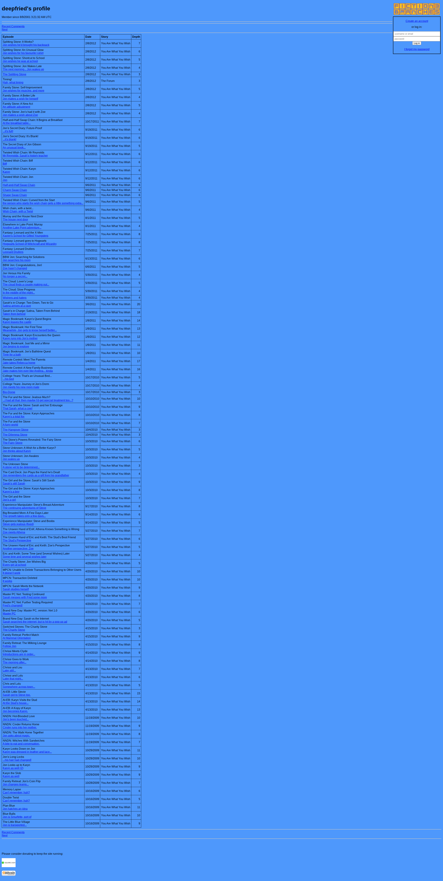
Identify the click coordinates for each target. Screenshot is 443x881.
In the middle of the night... (19, 292)
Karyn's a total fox (13, 416)
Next (4, 29)
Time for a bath (12, 354)
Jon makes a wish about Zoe (20, 114)
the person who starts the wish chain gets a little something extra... (43, 203)
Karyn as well (11, 776)
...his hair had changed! (17, 760)
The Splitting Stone (14, 74)
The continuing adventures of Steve (24, 507)
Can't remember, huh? (16, 792)
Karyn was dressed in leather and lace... (27, 751)
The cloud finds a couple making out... (26, 284)
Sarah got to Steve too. (17, 694)
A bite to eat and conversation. (21, 743)
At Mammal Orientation (17, 638)
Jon (5, 180)
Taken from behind (14, 313)
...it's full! (8, 131)
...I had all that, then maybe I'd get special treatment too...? (38, 400)
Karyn (6, 171)
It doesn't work (11, 572)
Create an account (417, 21)
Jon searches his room (16, 260)
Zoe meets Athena (14, 532)
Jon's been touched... (16, 719)
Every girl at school (14, 564)
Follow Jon (9, 646)
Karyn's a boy (11, 491)
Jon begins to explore (16, 346)
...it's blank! (9, 139)
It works (7, 581)
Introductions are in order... (19, 654)
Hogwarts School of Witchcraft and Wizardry (30, 243)
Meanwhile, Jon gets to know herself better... (30, 330)
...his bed (8, 379)
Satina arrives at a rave (17, 305)
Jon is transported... (15, 825)
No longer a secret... (15, 276)
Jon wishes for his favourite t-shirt (23, 53)
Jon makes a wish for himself (20, 98)
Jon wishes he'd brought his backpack (26, 44)
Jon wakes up (11, 459)
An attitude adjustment (16, 106)
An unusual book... (14, 147)
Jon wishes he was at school (20, 61)
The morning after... (14, 662)
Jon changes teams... (16, 784)
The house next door (15, 219)
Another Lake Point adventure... (22, 227)
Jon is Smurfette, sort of (17, 816)
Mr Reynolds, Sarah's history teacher (25, 155)
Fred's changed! (12, 605)
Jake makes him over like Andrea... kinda (28, 370)
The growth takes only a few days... (24, 516)
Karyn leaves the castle (17, 322)
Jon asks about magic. (16, 735)
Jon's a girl (9, 499)
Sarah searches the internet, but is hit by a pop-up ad (35, 621)
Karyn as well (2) (13, 768)
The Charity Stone (14, 629)
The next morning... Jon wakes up (23, 69)
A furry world (10, 424)
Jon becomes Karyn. (15, 711)
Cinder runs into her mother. (20, 727)
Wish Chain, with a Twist (18, 211)
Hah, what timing (13, 82)
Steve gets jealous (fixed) (18, 524)
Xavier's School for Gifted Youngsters (25, 235)
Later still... (9, 670)
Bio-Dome (9, 392)
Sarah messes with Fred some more (25, 597)
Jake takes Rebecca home (19, 362)
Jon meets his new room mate (21, 387)
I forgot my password (417, 49)
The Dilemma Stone (15, 434)
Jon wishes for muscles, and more (23, 90)
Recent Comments (13, 26)
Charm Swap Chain (15, 190)
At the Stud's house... (16, 703)
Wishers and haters (14, 297)
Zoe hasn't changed (15, 268)
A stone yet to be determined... (21, 467)
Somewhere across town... (19, 686)
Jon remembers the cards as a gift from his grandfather (36, 475)
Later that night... (13, 678)
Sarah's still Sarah (14, 483)
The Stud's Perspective (17, 540)
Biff (5, 163)
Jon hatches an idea (15, 808)
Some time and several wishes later (24, 556)
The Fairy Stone (12, 442)
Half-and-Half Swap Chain (19, 185)
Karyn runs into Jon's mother (20, 338)
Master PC (9, 613)
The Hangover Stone (15, 429)
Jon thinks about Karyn (17, 450)
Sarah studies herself (16, 589)
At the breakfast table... (17, 123)
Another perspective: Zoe (18, 548)
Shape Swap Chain (15, 195)
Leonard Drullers (13, 252)
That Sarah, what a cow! (17, 408)
